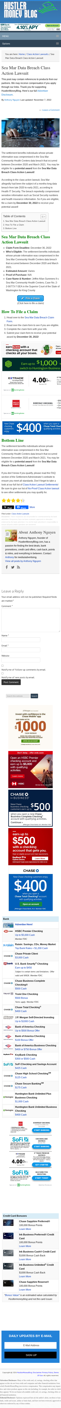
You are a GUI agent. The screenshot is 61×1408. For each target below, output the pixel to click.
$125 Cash (21, 1077)
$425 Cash (21, 1068)
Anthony (9, 557)
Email (5, 645)
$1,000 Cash (22, 1101)
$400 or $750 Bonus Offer (28, 1049)
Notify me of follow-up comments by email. (23, 669)
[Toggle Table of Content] (41, 216)
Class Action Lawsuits (20, 514)
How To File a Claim (14, 225)
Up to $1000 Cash (24, 1021)
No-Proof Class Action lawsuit (43, 488)
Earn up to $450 (23, 967)
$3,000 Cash (22, 957)
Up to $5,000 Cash (25, 935)
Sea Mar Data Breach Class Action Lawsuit (25, 221)
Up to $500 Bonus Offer (27, 1030)
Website (5, 655)
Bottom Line (11, 228)
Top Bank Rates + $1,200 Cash (31, 948)
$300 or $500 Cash (25, 1058)
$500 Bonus (21, 998)
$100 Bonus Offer (24, 1040)
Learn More (25, 1229)
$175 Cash (21, 1087)
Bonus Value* (12, 1295)
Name (5, 635)
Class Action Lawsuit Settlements (40, 484)
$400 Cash (21, 1011)
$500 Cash (21, 988)
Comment (7, 606)
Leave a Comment (51, 110)
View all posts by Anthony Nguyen (23, 561)
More (32, 507)
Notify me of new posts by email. (18, 677)
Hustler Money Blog (30, 9)
